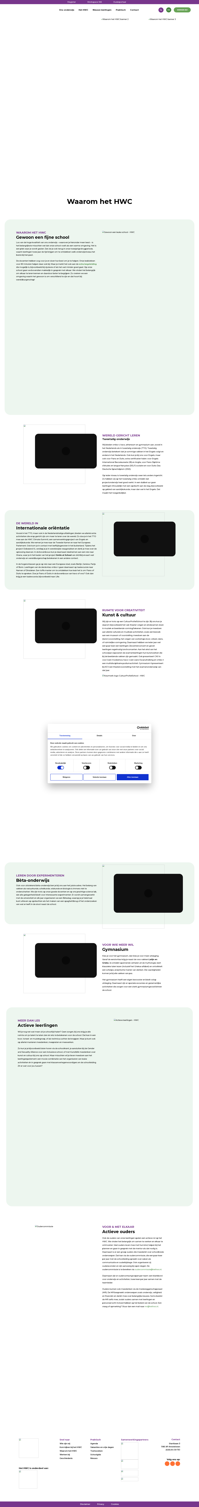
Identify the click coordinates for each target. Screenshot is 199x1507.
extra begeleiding (88, 264)
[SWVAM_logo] (129, 1479)
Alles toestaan (132, 777)
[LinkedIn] (178, 1463)
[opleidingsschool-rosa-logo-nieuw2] (129, 1464)
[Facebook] (172, 1463)
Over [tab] (134, 736)
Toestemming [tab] (64, 736)
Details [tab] (99, 736)
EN (169, 10)
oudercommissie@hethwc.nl (148, 1269)
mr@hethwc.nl (151, 1306)
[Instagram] (167, 1463)
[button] (89, 10)
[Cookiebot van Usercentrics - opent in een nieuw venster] (139, 728)
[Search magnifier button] (161, 10)
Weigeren (66, 777)
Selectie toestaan (99, 777)
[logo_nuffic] (129, 1451)
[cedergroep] (28, 1479)
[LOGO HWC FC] (22, 14)
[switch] (86, 767)
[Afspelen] (66, 451)
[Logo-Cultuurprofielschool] (129, 1473)
